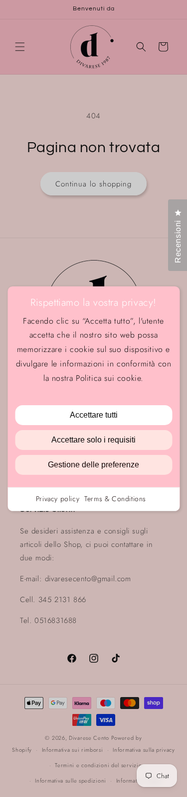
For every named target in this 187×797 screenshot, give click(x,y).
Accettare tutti (94, 415)
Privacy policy (57, 499)
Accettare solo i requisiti (93, 440)
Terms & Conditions (115, 499)
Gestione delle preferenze (93, 464)
